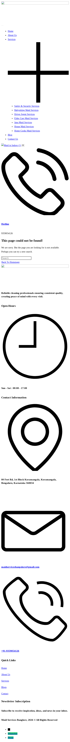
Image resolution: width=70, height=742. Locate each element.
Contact (4, 693)
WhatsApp (12, 733)
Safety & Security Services (26, 106)
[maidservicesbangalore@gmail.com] (35, 557)
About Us (12, 35)
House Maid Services (24, 126)
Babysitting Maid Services (26, 110)
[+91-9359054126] (35, 641)
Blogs (4, 687)
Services (5, 681)
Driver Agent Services (24, 114)
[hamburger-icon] (2, 25)
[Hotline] (35, 214)
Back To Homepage (10, 262)
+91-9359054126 (10, 651)
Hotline (5, 224)
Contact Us (13, 139)
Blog (10, 135)
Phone (11, 737)
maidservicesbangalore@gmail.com (20, 567)
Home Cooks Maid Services (27, 131)
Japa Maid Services (23, 122)
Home (10, 31)
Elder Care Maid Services (26, 118)
